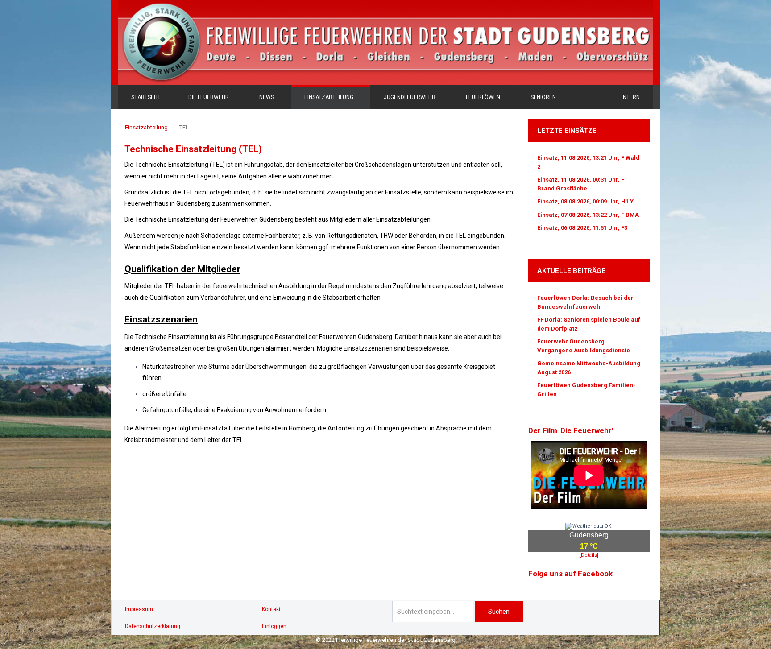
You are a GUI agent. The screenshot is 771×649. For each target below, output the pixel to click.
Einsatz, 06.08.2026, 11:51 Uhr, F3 (582, 227)
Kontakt (271, 609)
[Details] (589, 555)
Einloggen (274, 626)
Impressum (139, 609)
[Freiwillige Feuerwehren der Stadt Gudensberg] (385, 42)
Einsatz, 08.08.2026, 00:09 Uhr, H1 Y (585, 201)
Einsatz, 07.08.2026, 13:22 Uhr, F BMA (588, 214)
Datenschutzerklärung (152, 626)
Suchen (499, 611)
